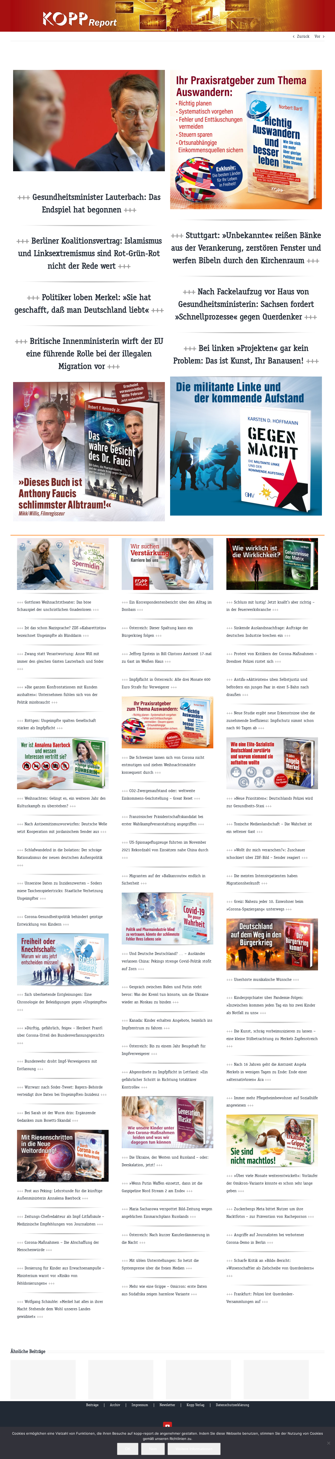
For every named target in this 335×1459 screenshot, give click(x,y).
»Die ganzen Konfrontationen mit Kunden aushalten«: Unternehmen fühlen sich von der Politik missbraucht (57, 694)
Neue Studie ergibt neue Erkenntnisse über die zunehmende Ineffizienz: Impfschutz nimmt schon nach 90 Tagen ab (270, 720)
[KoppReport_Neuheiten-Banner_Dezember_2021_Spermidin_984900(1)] (63, 540)
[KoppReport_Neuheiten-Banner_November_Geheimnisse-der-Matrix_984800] (272, 540)
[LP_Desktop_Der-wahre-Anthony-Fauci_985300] (89, 384)
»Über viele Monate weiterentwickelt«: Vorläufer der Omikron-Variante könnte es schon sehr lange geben (272, 1183)
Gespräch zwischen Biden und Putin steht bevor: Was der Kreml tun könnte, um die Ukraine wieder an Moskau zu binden (165, 994)
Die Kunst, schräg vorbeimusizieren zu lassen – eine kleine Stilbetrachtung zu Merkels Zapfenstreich (272, 1039)
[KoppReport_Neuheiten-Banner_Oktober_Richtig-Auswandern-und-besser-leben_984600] (167, 698)
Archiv (115, 1405)
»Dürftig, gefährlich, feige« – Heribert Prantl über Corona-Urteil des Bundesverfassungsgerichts (60, 1035)
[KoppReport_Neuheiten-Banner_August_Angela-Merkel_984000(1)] (272, 739)
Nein (153, 1449)
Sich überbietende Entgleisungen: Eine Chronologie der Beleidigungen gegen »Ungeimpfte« (62, 1002)
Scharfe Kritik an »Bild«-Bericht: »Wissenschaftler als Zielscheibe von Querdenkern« (270, 1268)
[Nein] (328, 1443)
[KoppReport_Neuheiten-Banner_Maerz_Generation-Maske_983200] (167, 1098)
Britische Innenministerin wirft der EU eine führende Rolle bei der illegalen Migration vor (94, 353)
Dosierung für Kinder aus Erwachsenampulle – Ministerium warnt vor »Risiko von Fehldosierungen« (60, 1275)
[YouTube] (167, 1426)
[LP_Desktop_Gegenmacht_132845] (246, 378)
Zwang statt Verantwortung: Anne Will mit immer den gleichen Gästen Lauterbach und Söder (60, 661)
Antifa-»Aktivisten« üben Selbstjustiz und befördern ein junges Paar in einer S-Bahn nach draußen (267, 687)
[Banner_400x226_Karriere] (167, 540)
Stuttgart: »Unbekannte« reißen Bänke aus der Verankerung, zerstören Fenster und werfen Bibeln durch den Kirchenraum (246, 248)
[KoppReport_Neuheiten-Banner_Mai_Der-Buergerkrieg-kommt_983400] (272, 920)
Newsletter (167, 1405)
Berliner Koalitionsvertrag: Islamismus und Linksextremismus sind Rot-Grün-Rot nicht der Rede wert (90, 253)
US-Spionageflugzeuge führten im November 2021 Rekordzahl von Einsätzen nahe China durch (165, 850)
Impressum (140, 1405)
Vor (317, 36)
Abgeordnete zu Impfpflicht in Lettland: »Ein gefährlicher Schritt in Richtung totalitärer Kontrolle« (165, 1079)
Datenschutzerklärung (232, 1405)
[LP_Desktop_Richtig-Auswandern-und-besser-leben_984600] (246, 71)
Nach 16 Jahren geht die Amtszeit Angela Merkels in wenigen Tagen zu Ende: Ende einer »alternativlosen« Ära (266, 1072)
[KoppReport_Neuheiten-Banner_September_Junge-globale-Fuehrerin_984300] (63, 739)
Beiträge (92, 1405)
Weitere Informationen (194, 1449)
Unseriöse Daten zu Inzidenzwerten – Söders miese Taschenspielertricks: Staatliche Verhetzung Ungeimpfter (60, 891)
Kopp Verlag (195, 1405)
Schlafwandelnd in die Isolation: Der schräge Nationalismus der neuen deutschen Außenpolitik (60, 857)
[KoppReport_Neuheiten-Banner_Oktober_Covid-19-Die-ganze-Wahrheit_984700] (167, 894)
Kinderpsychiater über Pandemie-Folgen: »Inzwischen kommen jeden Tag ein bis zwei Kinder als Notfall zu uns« (270, 1005)
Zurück (303, 36)
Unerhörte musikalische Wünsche (266, 979)
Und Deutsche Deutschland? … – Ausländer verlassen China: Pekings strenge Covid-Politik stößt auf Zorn (166, 961)
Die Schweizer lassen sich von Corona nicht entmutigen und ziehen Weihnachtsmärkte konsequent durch (163, 765)
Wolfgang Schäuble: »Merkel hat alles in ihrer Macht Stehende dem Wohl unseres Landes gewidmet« (60, 1309)
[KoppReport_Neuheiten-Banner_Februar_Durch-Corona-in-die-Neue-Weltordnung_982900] (63, 1131)
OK (127, 1449)
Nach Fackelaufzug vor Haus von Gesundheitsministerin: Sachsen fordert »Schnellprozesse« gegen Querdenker (246, 304)
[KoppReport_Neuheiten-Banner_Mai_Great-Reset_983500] (63, 935)
